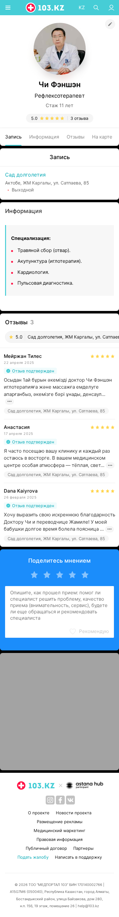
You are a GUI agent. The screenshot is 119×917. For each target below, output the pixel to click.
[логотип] (45, 7)
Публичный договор (46, 848)
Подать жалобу (33, 857)
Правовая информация (59, 839)
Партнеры (83, 848)
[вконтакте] (70, 800)
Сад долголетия (25, 174)
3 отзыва (79, 118)
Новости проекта (73, 812)
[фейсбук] (60, 800)
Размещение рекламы (60, 821)
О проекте (39, 812)
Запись (13, 137)
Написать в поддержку (78, 857)
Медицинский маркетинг (59, 830)
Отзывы (75, 137)
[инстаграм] (50, 800)
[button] (89, 631)
